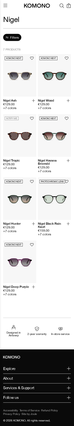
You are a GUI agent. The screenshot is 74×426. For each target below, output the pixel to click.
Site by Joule (29, 414)
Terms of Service (30, 410)
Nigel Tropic (11, 160)
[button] (33, 102)
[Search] (62, 5)
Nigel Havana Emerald (47, 162)
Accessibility (10, 410)
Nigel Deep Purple (16, 286)
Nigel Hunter (12, 223)
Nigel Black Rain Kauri (49, 225)
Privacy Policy (11, 414)
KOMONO (19, 420)
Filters (14, 37)
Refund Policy (49, 410)
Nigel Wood (46, 100)
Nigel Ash (10, 100)
